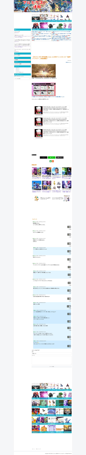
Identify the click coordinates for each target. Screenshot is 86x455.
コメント (33, 355)
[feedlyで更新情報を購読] (51, 161)
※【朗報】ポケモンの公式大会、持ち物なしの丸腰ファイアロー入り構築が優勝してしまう (48, 96)
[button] (60, 157)
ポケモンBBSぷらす (19, 72)
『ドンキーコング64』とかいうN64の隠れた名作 (59, 35)
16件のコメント (68, 62)
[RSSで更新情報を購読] (53, 161)
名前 (32, 351)
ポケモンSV (34, 154)
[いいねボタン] (68, 227)
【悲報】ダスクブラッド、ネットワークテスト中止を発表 (61, 31)
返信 (70, 229)
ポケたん (17, 70)
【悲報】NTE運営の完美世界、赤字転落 (58, 36)
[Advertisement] (52, 48)
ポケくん (17, 69)
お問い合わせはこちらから (19, 76)
